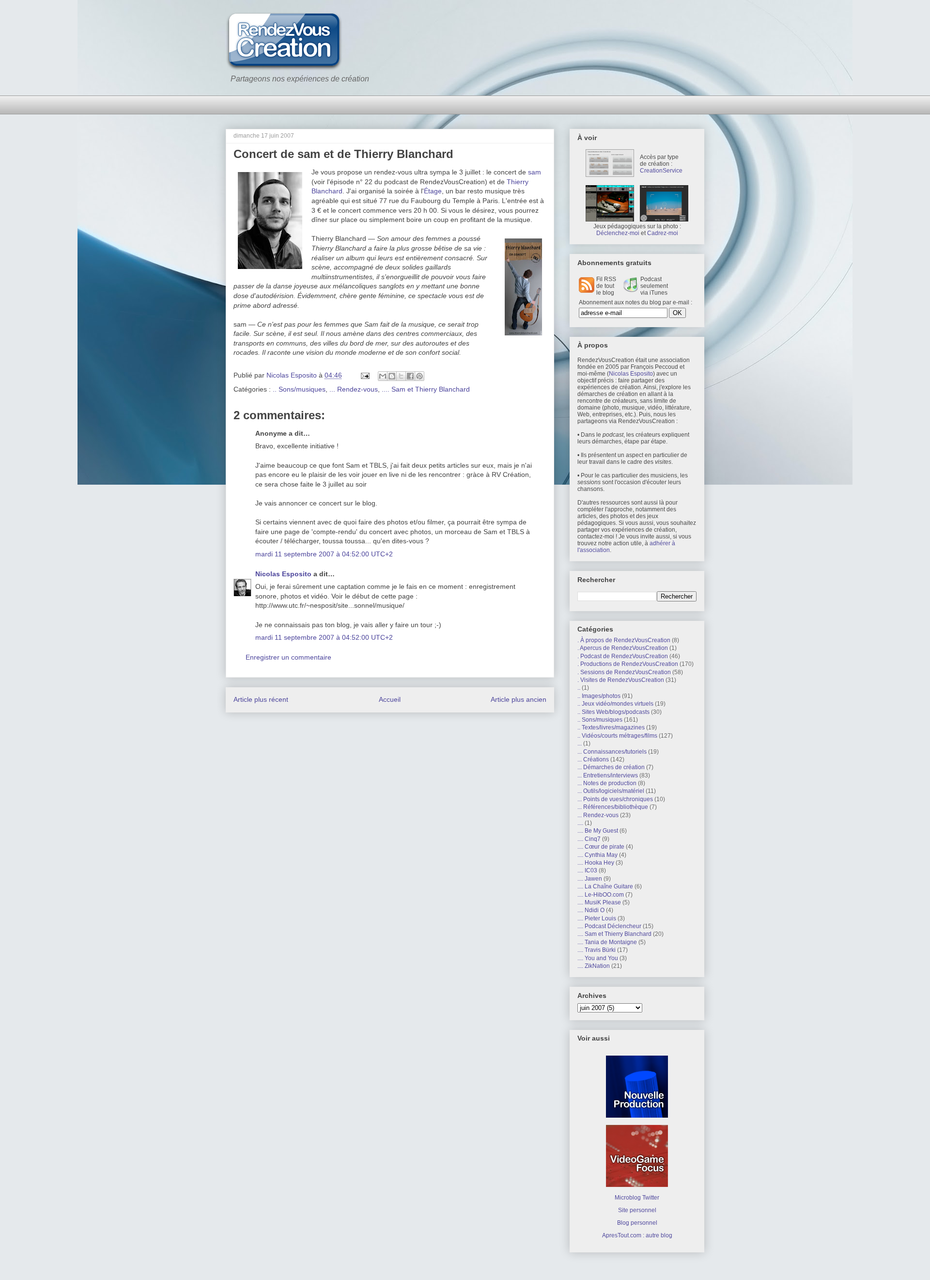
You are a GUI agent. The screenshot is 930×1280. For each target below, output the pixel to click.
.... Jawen (589, 878)
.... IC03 (587, 870)
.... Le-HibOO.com (600, 894)
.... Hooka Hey (595, 862)
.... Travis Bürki (596, 950)
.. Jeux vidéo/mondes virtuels (615, 703)
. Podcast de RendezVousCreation (622, 656)
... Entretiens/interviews (607, 775)
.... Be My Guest (597, 830)
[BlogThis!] (392, 376)
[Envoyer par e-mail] (383, 376)
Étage (433, 191)
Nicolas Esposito (283, 574)
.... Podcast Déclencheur (609, 926)
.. (578, 687)
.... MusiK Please (599, 902)
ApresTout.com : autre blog (637, 1235)
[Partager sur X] (401, 376)
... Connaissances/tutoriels (612, 751)
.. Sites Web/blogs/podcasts (613, 712)
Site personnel (637, 1210)
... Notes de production (606, 783)
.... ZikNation (593, 966)
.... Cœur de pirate (600, 846)
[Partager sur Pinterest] (419, 376)
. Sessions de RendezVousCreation (624, 672)
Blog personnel (637, 1222)
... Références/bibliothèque (612, 807)
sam (534, 172)
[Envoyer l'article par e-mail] (364, 375)
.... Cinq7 (589, 839)
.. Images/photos (598, 696)
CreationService (661, 170)
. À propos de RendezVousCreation (623, 640)
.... (580, 823)
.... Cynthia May (597, 855)
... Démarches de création (611, 767)
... (579, 743)
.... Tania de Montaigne (607, 942)
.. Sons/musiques (299, 389)
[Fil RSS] (586, 290)
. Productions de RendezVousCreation (627, 664)
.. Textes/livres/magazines (611, 727)
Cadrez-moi (662, 233)
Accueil (390, 699)
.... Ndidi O (590, 910)
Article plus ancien (518, 699)
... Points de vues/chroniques (615, 799)
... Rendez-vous (353, 389)
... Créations (593, 759)
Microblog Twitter (637, 1197)
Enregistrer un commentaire (288, 657)
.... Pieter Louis (596, 918)
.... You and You (597, 958)
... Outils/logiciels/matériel (610, 791)
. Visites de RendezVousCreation (620, 680)
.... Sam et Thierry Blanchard (426, 389)
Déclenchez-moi (617, 233)
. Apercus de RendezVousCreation (622, 648)
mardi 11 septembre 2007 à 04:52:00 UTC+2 (324, 554)
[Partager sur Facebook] (410, 376)
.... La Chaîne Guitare (605, 886)
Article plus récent (260, 699)
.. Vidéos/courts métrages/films (617, 735)
